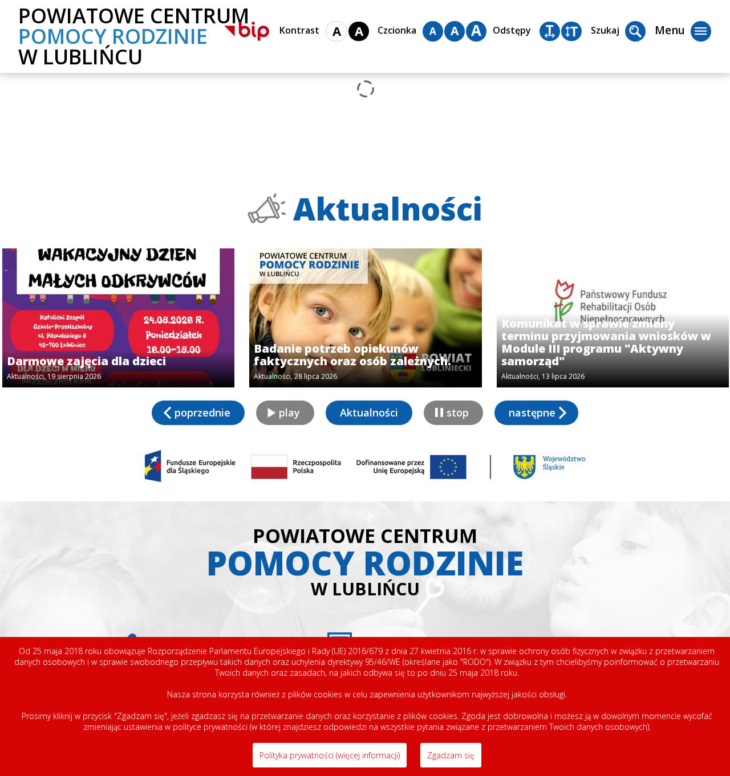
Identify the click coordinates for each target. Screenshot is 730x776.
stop (458, 412)
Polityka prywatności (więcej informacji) (329, 755)
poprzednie (202, 412)
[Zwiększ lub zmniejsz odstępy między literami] (550, 31)
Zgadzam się (450, 755)
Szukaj (605, 30)
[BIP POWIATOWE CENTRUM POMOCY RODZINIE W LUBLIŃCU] (246, 31)
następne (532, 412)
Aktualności (369, 412)
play (289, 412)
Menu (670, 30)
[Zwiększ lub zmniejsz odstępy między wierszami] (571, 31)
